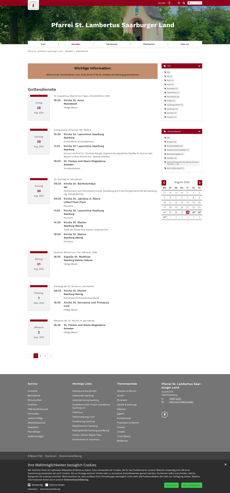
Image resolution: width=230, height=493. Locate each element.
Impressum (33, 489)
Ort (169, 65)
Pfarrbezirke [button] (149, 44)
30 (199, 212)
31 (164, 217)
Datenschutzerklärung (76, 479)
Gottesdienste (82, 51)
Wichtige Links (82, 383)
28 (187, 212)
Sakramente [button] (111, 44)
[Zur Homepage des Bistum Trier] (195, 3)
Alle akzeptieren (192, 485)
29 (193, 212)
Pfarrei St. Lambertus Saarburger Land (45, 51)
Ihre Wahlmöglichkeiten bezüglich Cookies (62, 465)
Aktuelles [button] (75, 44)
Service (33, 383)
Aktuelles (69, 51)
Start (43, 44)
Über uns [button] (185, 44)
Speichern (171, 485)
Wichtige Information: (92, 68)
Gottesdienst (174, 131)
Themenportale (127, 383)
